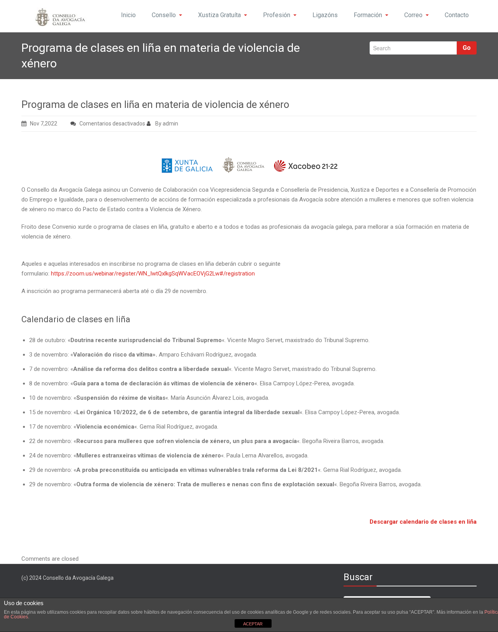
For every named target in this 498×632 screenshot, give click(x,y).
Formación (368, 15)
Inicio (128, 15)
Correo (413, 15)
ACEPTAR (253, 623)
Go (467, 47)
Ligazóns (325, 15)
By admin (166, 123)
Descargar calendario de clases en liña (423, 521)
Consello (164, 15)
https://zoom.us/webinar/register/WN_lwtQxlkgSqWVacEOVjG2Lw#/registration (153, 273)
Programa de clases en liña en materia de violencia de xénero (155, 104)
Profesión (276, 15)
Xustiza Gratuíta (219, 15)
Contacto (457, 15)
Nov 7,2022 (43, 123)
